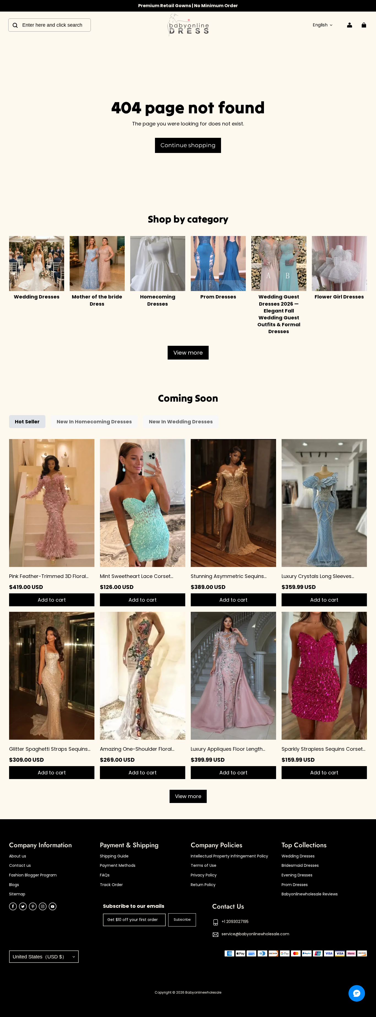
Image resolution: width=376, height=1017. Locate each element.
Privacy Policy (204, 875)
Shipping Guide (114, 856)
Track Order (111, 884)
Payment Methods (117, 865)
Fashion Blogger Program (33, 875)
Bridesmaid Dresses (300, 865)
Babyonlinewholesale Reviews (310, 894)
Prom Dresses (295, 884)
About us (17, 856)
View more (188, 353)
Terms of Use (203, 865)
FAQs (105, 875)
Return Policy (203, 884)
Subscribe (182, 919)
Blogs (14, 884)
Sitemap (17, 894)
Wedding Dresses (298, 856)
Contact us (20, 865)
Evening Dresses (297, 875)
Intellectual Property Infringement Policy (229, 856)
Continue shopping (188, 145)
